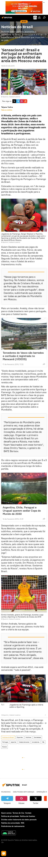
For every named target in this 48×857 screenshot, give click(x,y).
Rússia (4, 747)
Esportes (20, 737)
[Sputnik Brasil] (7, 18)
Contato (28, 813)
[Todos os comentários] (3, 853)
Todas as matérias (6, 110)
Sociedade (37, 737)
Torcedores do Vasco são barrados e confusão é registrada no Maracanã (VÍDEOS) (23, 356)
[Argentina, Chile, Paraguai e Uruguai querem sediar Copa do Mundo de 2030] (24, 488)
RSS (22, 823)
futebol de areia (24, 742)
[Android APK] (8, 833)
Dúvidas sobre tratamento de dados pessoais (19, 819)
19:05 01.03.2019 (7, 66)
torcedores (35, 742)
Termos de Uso (18, 813)
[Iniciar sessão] (39, 17)
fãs (43, 742)
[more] (43, 364)
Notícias (28, 737)
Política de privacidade (10, 816)
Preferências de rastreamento (12, 826)
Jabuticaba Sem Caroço (23, 792)
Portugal (5, 742)
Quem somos (6, 813)
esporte (13, 742)
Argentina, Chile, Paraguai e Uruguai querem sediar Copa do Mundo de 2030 (22, 510)
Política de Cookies (27, 816)
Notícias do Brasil (8, 737)
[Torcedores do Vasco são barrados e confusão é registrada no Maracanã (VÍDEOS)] (24, 334)
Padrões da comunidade (10, 823)
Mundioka (5, 792)
